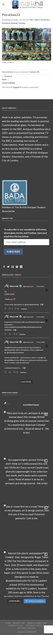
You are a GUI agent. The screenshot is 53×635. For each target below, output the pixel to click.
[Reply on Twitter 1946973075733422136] (6, 308)
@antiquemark (28, 286)
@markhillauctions (12, 360)
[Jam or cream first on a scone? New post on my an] (26, 527)
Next (5, 79)
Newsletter (19, 623)
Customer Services (35, 626)
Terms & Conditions (37, 623)
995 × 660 (33, 19)
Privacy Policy (16, 626)
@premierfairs (10, 350)
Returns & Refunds (27, 628)
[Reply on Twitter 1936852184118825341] (6, 372)
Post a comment (7, 72)
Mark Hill (14, 286)
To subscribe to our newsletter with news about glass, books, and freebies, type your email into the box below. (25, 233)
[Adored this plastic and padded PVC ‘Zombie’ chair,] (26, 574)
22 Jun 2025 (40, 342)
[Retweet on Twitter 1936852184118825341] (10, 372)
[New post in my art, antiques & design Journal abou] (26, 434)
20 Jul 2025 (40, 286)
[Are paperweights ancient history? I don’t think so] (26, 480)
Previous (7, 76)
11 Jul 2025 (40, 317)
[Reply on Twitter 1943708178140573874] (6, 334)
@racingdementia (32, 304)
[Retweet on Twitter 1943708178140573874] (10, 334)
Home (8, 623)
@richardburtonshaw (15, 352)
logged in (17, 87)
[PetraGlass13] (26, 44)
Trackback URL (34, 72)
